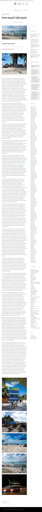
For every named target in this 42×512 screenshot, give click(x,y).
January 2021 (33, 125)
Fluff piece (33, 287)
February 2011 (33, 249)
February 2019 (33, 147)
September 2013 (34, 218)
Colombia (33, 279)
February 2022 (33, 110)
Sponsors (33, 316)
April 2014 (33, 210)
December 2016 (34, 174)
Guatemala (33, 293)
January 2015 (33, 200)
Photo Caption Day (35, 310)
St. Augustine (34, 317)
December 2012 (34, 229)
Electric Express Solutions (19, 164)
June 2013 (33, 222)
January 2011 (33, 250)
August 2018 (33, 154)
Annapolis (33, 269)
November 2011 (34, 240)
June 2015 (33, 194)
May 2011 (32, 247)
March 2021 (33, 122)
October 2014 (33, 203)
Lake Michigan (34, 301)
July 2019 (32, 142)
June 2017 (33, 167)
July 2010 (32, 255)
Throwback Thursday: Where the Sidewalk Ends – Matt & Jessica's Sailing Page (35, 94)
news (32, 305)
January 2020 (33, 136)
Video (32, 324)
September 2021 (34, 115)
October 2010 (33, 253)
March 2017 (33, 170)
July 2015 (32, 193)
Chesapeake (33, 278)
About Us (33, 66)
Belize (32, 275)
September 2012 (34, 232)
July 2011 (32, 245)
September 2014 (34, 205)
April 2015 (32, 197)
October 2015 (33, 190)
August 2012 (33, 233)
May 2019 (32, 144)
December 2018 (34, 150)
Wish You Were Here (35, 327)
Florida (32, 286)
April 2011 (32, 248)
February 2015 (33, 199)
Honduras (33, 294)
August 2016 (33, 178)
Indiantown (33, 299)
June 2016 (33, 181)
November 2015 (34, 189)
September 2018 (34, 153)
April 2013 (33, 224)
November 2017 (34, 161)
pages (32, 307)
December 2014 (34, 201)
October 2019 (33, 139)
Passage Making (34, 308)
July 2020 (32, 130)
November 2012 (34, 230)
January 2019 (33, 149)
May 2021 (32, 120)
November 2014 (34, 202)
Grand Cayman (34, 291)
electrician (4, 189)
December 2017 (34, 160)
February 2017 (33, 171)
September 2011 (34, 242)
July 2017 (32, 166)
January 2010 (33, 262)
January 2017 (33, 173)
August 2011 (33, 244)
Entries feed (33, 336)
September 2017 (34, 163)
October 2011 (33, 241)
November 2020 (34, 127)
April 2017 (33, 169)
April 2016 (33, 183)
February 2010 (33, 261)
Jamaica (32, 300)
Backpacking (34, 272)
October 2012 (33, 231)
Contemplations (34, 89)
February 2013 (33, 226)
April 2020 (33, 134)
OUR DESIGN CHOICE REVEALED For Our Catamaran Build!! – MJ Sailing (35, 72)
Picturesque (34, 311)
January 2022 (33, 111)
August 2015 (33, 192)
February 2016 (33, 185)
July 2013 (32, 221)
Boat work (33, 277)
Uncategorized (34, 323)
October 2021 (33, 114)
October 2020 (33, 128)
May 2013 (32, 223)
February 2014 (33, 213)
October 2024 (33, 107)
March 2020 (33, 135)
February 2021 (33, 123)
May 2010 (32, 257)
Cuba (32, 280)
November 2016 (34, 175)
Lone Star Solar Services (15, 132)
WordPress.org (33, 338)
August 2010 (33, 254)
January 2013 (33, 228)
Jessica (12, 46)
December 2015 (34, 187)
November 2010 (34, 252)
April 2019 (33, 145)
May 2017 (32, 168)
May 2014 (32, 209)
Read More (5, 502)
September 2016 (34, 177)
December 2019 (34, 137)
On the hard (34, 306)
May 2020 (33, 133)
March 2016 (33, 184)
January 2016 (33, 186)
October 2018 (33, 152)
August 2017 (33, 165)
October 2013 (33, 217)
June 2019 (33, 143)
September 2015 (34, 191)
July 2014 (32, 207)
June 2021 (33, 119)
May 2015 (32, 195)
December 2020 (34, 126)
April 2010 (33, 258)
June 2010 (33, 256)
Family (32, 285)
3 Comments (18, 46)
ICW (31, 295)
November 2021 (34, 113)
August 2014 (33, 206)
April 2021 (33, 121)
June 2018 (33, 157)
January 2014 (33, 214)
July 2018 (32, 155)
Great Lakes (33, 292)
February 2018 (33, 158)
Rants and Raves (34, 313)
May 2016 (32, 182)
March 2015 (33, 198)
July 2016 (32, 179)
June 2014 (33, 208)
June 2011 (32, 246)
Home (3, 14)
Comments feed (34, 337)
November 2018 (34, 151)
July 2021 (32, 118)
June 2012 (33, 236)
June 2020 (33, 131)
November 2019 (34, 138)
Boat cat (33, 276)
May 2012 (32, 237)
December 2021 (34, 112)
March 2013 (33, 225)
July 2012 (32, 234)
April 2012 (33, 238)
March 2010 (33, 260)
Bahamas (33, 274)
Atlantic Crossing (35, 270)
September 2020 (34, 129)
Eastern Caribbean (35, 282)
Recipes (32, 315)
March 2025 (33, 106)
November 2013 (34, 216)
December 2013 (34, 215)
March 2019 (33, 146)
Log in (32, 335)
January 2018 (33, 159)
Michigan (33, 303)
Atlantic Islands (35, 271)
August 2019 (33, 141)
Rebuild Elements (35, 314)
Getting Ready (34, 290)
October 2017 (33, 162)
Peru (32, 309)
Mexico (22, 46)
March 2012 (33, 239)
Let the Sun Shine (8, 44)
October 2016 (33, 176)
